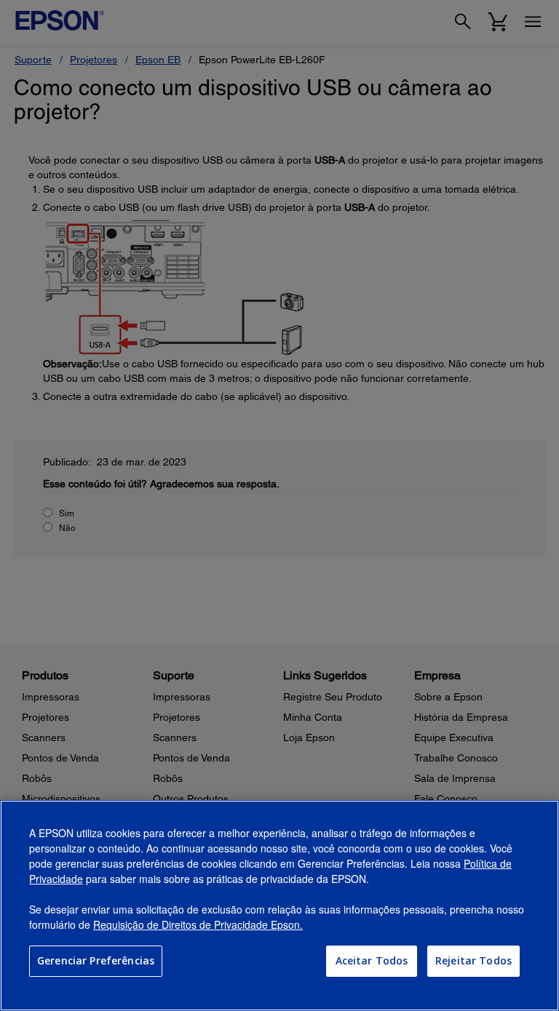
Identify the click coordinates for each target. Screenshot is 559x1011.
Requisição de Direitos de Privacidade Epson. (198, 924)
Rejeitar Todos (473, 960)
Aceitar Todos (372, 960)
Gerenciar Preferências (95, 960)
